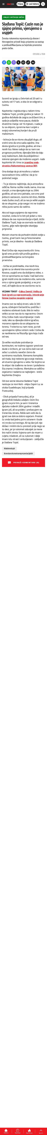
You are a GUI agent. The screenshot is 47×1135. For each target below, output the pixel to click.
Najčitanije (29, 1133)
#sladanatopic (9, 448)
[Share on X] (18, 62)
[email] (23, 62)
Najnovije (17, 1133)
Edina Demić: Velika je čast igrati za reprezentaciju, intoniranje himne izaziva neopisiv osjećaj (23, 294)
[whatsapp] (9, 62)
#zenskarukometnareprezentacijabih (18, 453)
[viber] (14, 62)
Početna (6, 1133)
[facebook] (4, 62)
